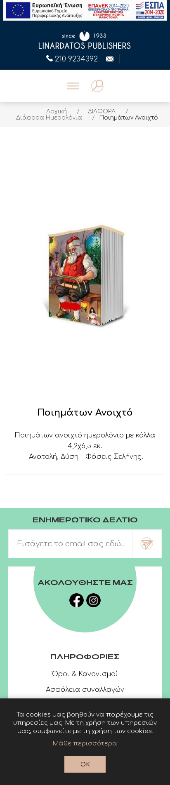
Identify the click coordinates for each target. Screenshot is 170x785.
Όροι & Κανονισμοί (85, 674)
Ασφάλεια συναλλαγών (85, 689)
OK (85, 764)
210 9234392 (76, 58)
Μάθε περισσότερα (85, 743)
